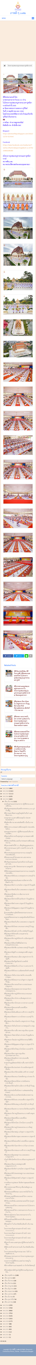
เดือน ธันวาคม (8, 801)
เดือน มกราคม (8, 1302)
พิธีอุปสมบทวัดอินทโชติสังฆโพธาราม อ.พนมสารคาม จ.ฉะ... (15, 944)
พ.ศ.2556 (6, 1326)
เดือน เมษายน (9, 1294)
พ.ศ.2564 (6, 1305)
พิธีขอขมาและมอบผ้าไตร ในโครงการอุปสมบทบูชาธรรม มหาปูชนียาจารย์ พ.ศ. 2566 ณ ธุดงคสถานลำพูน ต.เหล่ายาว (21, 736)
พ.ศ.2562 (6, 1310)
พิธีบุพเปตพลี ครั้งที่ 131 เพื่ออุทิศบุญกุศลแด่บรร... (19, 845)
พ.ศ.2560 (6, 1316)
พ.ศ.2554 (6, 1332)
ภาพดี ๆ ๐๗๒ (18, 13)
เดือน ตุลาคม (8, 1278)
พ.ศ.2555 (6, 1329)
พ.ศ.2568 (6, 791)
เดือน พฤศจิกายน (9, 1275)
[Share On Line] (26, 655)
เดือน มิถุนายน (9, 1289)
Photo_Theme (14, 1351)
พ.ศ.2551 (6, 1335)
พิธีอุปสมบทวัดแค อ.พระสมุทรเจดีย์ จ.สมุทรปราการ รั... (15, 1165)
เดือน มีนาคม (8, 1297)
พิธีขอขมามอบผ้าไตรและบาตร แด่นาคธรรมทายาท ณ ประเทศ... (17, 858)
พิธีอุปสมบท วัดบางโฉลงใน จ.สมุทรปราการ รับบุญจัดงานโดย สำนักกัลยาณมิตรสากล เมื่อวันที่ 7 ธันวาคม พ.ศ (22, 705)
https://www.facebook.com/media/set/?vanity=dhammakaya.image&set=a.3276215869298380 (18, 148)
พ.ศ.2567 (6, 794)
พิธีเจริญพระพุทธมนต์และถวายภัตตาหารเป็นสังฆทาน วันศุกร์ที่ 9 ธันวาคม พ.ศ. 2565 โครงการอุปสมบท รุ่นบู (22, 751)
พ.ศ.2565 (6, 799)
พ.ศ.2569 (6, 788)
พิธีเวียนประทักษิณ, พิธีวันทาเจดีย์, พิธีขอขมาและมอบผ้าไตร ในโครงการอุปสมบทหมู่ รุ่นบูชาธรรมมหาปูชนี (22, 675)
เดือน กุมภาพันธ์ (9, 1299)
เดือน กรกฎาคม (9, 1286)
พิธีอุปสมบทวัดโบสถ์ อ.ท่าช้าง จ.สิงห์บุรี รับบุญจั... (19, 931)
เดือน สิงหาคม (8, 1283)
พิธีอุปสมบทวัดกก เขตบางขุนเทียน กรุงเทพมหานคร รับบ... (14, 1054)
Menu (4, 18)
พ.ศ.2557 (6, 1324)
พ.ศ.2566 (6, 796)
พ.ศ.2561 (6, 1313)
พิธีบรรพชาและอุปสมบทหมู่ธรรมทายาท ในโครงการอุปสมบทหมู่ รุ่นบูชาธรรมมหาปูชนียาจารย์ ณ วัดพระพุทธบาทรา (22, 690)
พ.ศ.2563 (6, 1308)
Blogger (30, 1351)
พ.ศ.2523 (6, 1337)
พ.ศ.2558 (6, 1321)
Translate (15, 781)
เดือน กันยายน (9, 1281)
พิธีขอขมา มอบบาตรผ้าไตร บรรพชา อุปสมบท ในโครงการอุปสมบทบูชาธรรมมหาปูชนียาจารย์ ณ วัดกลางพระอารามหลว (22, 721)
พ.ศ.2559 (6, 1318)
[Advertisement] (18, 40)
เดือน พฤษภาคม (9, 1291)
